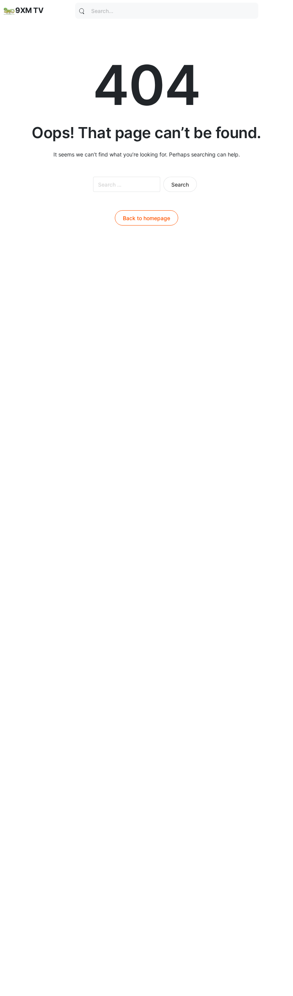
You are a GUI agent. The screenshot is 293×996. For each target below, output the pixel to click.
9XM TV (29, 10)
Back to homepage (146, 218)
